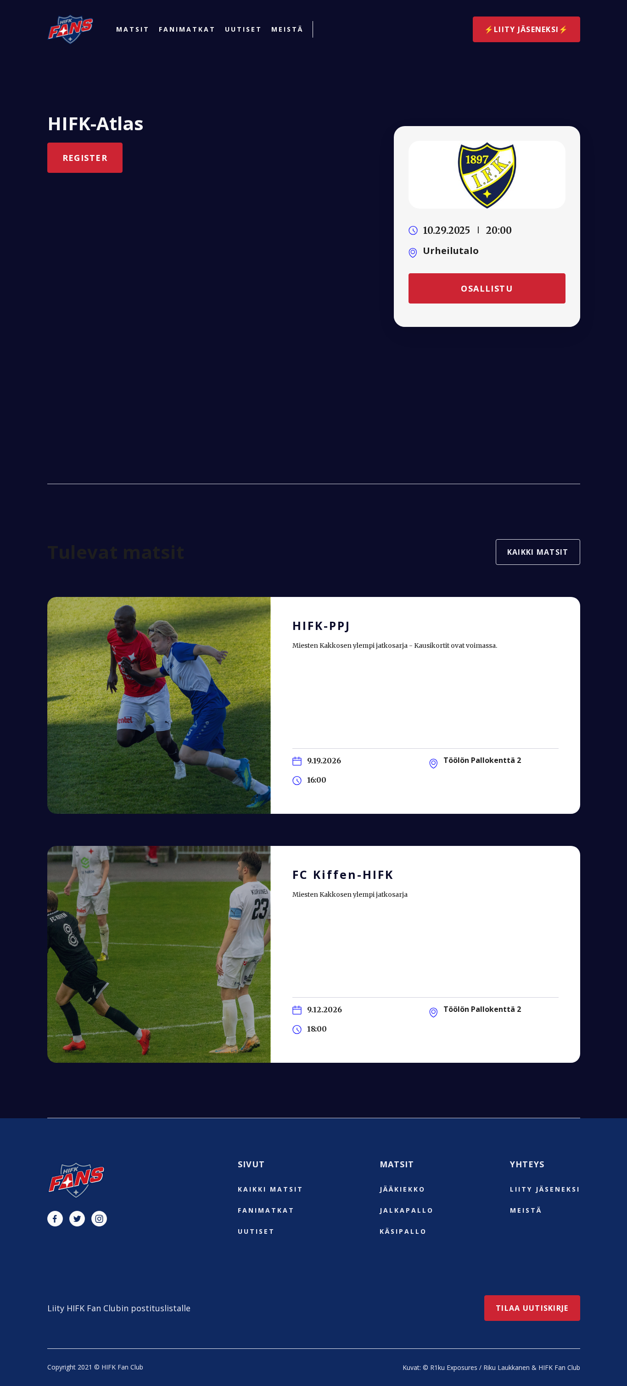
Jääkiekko (402, 1189)
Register (85, 157)
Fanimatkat (187, 29)
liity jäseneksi (545, 1189)
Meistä (287, 29)
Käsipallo (403, 1231)
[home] (70, 29)
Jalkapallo (407, 1210)
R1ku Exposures (453, 1367)
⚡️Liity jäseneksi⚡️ (526, 29)
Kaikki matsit (538, 552)
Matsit (133, 29)
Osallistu (487, 288)
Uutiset (243, 29)
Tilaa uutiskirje (532, 1308)
